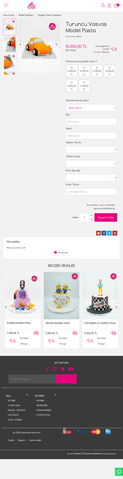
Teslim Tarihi (73, 142)
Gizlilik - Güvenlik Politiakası (16, 412)
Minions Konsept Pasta (58, 322)
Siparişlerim (42, 405)
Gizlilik (11, 440)
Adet (75, 217)
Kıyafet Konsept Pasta (18, 322)
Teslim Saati (73, 156)
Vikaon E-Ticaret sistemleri (87, 454)
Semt (69, 128)
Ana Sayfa (8, 15)
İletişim (11, 400)
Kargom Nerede (44, 410)
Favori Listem (43, 415)
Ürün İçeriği (73, 170)
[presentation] (20, 44)
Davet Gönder (15, 420)
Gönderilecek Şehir (77, 100)
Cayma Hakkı (14, 405)
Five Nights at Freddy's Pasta (100, 322)
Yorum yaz (63, 252)
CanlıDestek (119, 472)
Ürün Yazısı (72, 184)
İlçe (68, 114)
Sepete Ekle (106, 217)
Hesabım (40, 400)
